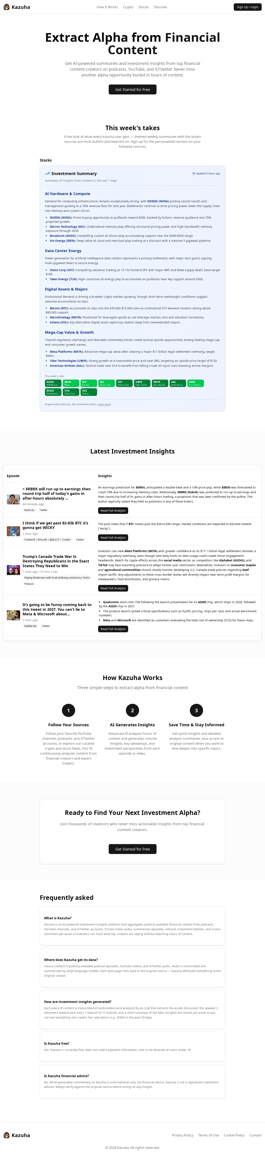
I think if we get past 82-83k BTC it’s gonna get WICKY (55, 525)
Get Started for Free (132, 89)
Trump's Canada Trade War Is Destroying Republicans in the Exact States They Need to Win (56, 561)
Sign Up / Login (247, 7)
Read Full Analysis (113, 510)
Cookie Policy (234, 1135)
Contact (255, 1135)
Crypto (128, 7)
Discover (160, 7)
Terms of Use (208, 1135)
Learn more (104, 404)
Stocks (144, 7)
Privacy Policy (182, 1135)
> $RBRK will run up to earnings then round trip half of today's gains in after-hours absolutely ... (57, 493)
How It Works (107, 7)
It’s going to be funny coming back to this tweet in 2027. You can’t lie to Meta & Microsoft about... (57, 609)
